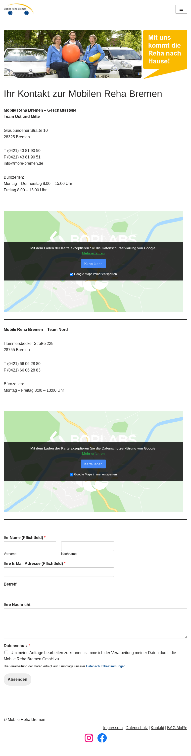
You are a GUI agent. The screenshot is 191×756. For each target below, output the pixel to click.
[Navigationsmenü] (181, 9)
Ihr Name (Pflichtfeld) (25, 537)
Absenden (17, 679)
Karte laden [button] (93, 264)
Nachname (69, 554)
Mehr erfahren (93, 253)
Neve (70, 751)
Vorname (10, 554)
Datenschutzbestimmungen (105, 666)
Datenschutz (17, 646)
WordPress (115, 751)
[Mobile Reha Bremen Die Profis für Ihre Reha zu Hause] (19, 9)
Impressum (113, 728)
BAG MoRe (177, 728)
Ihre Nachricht (17, 605)
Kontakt (157, 728)
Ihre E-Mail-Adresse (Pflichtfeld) (34, 563)
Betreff (10, 584)
